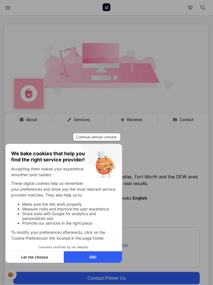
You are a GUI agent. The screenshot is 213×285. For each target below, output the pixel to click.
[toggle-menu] (7, 7)
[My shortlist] (190, 8)
